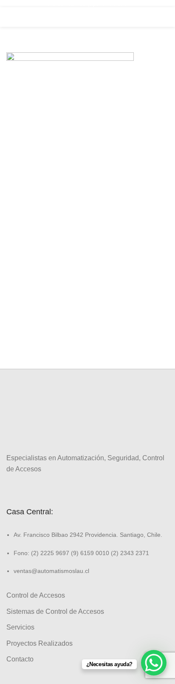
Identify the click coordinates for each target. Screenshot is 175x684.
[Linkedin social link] (31, 488)
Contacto (20, 659)
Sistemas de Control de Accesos (55, 611)
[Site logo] (87, 16)
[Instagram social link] (21, 488)
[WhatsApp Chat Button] (154, 662)
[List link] (87, 545)
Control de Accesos (35, 595)
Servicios (20, 627)
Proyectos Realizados (39, 643)
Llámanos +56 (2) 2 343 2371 (87, 3)
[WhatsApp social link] (40, 488)
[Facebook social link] (11, 488)
